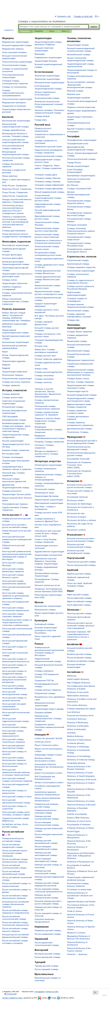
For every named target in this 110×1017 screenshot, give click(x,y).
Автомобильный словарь (78, 54)
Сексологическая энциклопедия (17, 99)
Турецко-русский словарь (46, 966)
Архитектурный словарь (78, 264)
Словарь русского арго (45, 355)
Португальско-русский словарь (81, 562)
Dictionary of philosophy (78, 726)
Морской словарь (75, 91)
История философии (12, 255)
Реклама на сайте (51, 991)
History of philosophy (76, 729)
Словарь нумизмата (44, 671)
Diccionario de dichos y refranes (81, 520)
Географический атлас (77, 143)
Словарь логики (9, 280)
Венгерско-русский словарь (47, 954)
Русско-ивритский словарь (79, 598)
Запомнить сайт (64, 16)
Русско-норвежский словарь (48, 934)
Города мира (41, 120)
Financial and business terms (80, 715)
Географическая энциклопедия (81, 140)
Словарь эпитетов (43, 382)
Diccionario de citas (76, 513)
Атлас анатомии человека (14, 52)
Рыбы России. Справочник (14, 185)
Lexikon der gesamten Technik (48, 738)
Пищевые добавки (43, 712)
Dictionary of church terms (79, 821)
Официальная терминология (80, 360)
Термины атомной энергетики (81, 107)
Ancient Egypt (73, 831)
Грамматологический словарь (49, 156)
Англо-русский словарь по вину (17, 796)
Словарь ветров (42, 116)
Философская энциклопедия (15, 245)
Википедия (40, 54)
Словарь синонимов (44, 375)
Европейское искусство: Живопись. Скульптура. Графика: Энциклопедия (46, 561)
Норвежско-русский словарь (48, 930)
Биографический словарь (14, 420)
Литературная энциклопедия (48, 465)
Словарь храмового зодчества (81, 267)
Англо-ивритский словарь (79, 605)
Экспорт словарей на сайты (12, 998)
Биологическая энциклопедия (16, 120)
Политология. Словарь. (78, 432)
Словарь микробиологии (13, 130)
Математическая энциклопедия (49, 82)
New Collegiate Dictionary (78, 682)
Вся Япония (72, 185)
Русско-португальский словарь (81, 565)
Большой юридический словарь (82, 395)
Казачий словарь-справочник (15, 450)
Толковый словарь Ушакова (47, 181)
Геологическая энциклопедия (81, 271)
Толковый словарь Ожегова (47, 178)
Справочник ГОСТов (44, 680)
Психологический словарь (14, 65)
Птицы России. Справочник (15, 192)
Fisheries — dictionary (77, 954)
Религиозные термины (12, 375)
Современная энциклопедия (48, 57)
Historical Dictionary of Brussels (81, 804)
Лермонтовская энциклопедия (49, 499)
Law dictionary (73, 712)
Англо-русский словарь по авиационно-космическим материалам (14, 679)
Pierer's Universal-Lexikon (46, 745)
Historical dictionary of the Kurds (81, 779)
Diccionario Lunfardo (76, 530)
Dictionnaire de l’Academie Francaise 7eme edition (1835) (79, 465)
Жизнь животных (10, 176)
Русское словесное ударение (48, 359)
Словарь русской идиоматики (48, 372)
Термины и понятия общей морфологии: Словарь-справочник (47, 421)
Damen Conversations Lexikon (48, 773)
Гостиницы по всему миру (79, 889)
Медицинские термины (13, 49)
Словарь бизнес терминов (79, 331)
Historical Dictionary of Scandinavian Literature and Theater (80, 895)
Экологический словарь (78, 310)
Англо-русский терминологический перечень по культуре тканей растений (16, 772)
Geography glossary (76, 763)
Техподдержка (39, 991)
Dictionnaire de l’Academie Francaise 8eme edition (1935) (79, 473)
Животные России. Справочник (16, 189)
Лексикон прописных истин (47, 585)
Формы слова (41, 368)
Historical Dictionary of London (81, 801)
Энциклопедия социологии (14, 283)
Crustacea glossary (76, 743)
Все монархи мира (11, 453)
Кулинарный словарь (44, 624)
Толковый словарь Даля (46, 175)
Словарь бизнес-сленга (78, 378)
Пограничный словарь (45, 693)
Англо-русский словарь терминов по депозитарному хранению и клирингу (15, 595)
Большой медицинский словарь (17, 45)
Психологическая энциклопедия (17, 62)
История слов (41, 346)
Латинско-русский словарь (79, 613)
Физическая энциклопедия (47, 75)
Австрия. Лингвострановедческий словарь (78, 194)
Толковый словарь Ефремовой (49, 185)
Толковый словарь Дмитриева (49, 188)
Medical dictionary (75, 736)
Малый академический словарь (49, 192)
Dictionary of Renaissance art (80, 862)
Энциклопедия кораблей (78, 97)
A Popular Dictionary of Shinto (80, 828)
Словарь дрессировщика (13, 230)
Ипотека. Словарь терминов (80, 382)
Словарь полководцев (12, 457)
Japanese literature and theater (81, 901)
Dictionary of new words (78, 692)
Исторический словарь (12, 407)
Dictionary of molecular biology (81, 759)
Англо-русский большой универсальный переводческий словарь (17, 539)
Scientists (71, 733)
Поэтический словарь (45, 489)
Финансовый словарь (77, 341)
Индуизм (6, 364)
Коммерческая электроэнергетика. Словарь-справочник (48, 718)
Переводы (38, 31)
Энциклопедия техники (78, 45)
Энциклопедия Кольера (46, 61)
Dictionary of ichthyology (78, 746)
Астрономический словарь (47, 98)
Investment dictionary (76, 719)
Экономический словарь (78, 351)
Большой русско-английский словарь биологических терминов (15, 904)
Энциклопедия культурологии (48, 555)
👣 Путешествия (10, 994)
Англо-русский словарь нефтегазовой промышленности (13, 733)
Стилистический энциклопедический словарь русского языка (48, 198)
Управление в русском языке (48, 146)
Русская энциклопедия (12, 441)
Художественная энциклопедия (49, 551)
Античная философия (12, 258)
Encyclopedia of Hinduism (78, 824)
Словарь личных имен (12, 397)
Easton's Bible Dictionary (78, 817)
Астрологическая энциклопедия (17, 378)
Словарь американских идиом (81, 708)
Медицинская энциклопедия (15, 42)
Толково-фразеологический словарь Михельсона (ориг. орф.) (48, 279)
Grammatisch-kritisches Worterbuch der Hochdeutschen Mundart (49, 767)
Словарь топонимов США (79, 188)
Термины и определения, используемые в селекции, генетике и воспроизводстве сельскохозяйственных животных (15, 222)
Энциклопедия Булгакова (46, 496)
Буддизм (6, 368)
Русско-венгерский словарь (47, 957)
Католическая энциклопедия (15, 342)
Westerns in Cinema (76, 933)
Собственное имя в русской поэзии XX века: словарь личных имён (48, 533)
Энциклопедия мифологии (14, 371)
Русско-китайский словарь (79, 657)
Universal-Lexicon (43, 742)
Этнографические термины (15, 504)
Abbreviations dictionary (78, 695)
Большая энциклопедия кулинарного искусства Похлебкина (46, 630)
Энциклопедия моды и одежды (49, 709)
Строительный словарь (78, 260)
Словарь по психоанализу (14, 87)
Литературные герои (44, 492)
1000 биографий (10, 416)
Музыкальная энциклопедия (48, 606)
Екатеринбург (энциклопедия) (81, 175)
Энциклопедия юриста (77, 391)
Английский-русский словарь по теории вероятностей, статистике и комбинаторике (17, 622)
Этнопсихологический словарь (81, 159)
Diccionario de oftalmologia (79, 504)
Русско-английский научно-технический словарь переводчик (15, 853)
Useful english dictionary (78, 679)
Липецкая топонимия (77, 225)
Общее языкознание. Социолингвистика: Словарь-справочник (15, 301)
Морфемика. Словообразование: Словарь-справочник (49, 429)
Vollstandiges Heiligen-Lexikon (48, 755)
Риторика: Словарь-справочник (49, 441)
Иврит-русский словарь (78, 594)
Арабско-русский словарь (79, 574)
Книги (51, 31)
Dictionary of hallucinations (79, 740)
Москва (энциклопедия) (78, 166)
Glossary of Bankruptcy (77, 722)
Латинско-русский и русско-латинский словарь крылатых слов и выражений (80, 625)
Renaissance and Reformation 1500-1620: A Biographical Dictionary (81, 855)
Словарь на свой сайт (83, 16)
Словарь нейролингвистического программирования (13, 93)
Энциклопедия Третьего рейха (16, 494)
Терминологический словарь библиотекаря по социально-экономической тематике (80, 372)
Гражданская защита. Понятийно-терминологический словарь (49, 727)
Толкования (25, 31)
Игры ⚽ (65, 31)
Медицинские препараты (14, 102)
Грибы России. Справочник (15, 196)
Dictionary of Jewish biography (81, 776)
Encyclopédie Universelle (78, 459)
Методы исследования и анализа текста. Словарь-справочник (47, 453)
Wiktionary (71, 676)
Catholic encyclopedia (77, 814)
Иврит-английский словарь (79, 601)
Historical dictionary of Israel (80, 772)
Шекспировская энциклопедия (49, 503)
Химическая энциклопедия (47, 79)
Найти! (94, 27)
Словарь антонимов (44, 379)
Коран (5, 351)
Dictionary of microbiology (78, 756)
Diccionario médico (75, 500)
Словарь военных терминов (48, 690)
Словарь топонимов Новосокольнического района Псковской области (81, 231)
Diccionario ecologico (76, 517)
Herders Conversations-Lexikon (49, 782)
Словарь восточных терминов (16, 382)
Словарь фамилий (11, 394)
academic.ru (9, 30)
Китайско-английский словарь (81, 661)
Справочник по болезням (14, 106)
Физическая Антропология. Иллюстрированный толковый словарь (49, 104)
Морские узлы (73, 94)
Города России (74, 162)
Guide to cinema (74, 911)
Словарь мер (73, 320)
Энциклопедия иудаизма (13, 361)
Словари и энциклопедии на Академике (41, 21)
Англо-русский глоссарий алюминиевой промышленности (14, 706)
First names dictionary (77, 705)
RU (96, 16)
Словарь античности (11, 491)
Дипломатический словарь (79, 428)
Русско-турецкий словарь (46, 969)
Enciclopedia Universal (77, 497)
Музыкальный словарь (45, 609)
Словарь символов (11, 385)
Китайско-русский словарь (79, 654)
